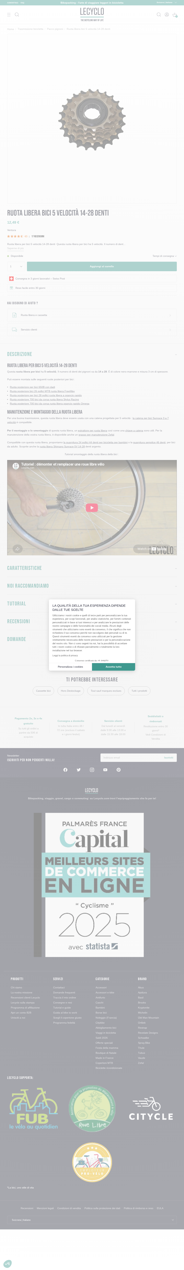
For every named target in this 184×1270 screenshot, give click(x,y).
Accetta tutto (114, 666)
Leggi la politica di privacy (65, 655)
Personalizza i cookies (70, 666)
